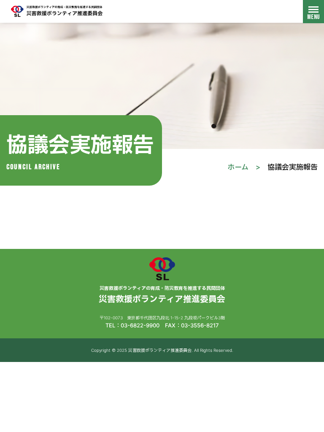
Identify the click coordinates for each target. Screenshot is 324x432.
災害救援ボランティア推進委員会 (57, 11)
